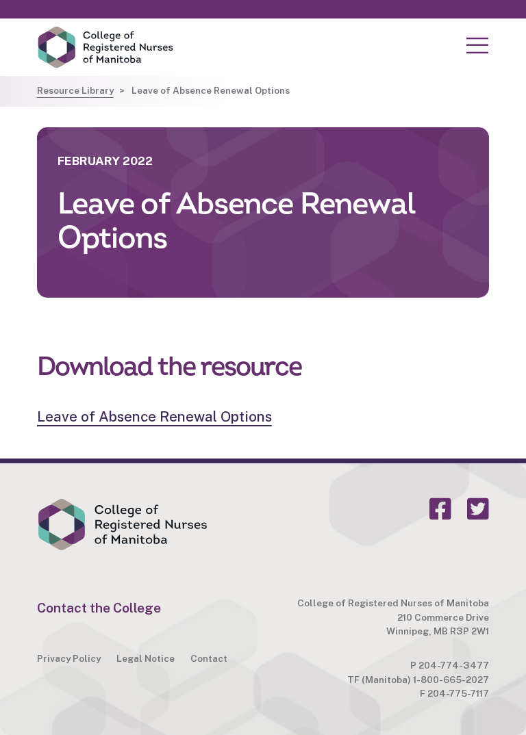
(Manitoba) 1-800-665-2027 (425, 679)
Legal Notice (145, 658)
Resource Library (75, 90)
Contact (208, 658)
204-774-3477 (453, 665)
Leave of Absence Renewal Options (154, 416)
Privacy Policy (69, 658)
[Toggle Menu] (477, 45)
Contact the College (99, 607)
